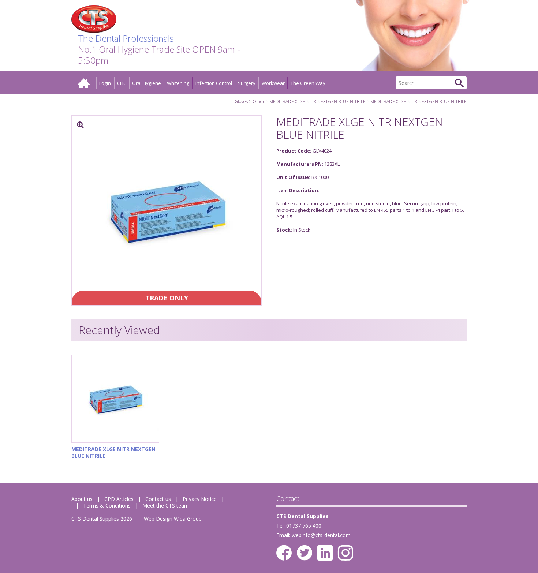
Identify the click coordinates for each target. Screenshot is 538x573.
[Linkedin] (325, 553)
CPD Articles (119, 498)
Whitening (178, 83)
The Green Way (308, 83)
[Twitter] (304, 553)
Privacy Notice (200, 498)
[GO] (459, 82)
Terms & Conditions (107, 505)
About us (82, 498)
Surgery (246, 83)
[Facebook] (284, 553)
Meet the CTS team (165, 505)
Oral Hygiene (146, 83)
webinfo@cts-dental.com (321, 535)
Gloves (241, 101)
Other (259, 101)
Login (105, 83)
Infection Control (213, 83)
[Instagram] (345, 553)
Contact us (158, 498)
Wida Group (188, 518)
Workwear (273, 83)
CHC (121, 83)
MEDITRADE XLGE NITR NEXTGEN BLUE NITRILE (317, 101)
